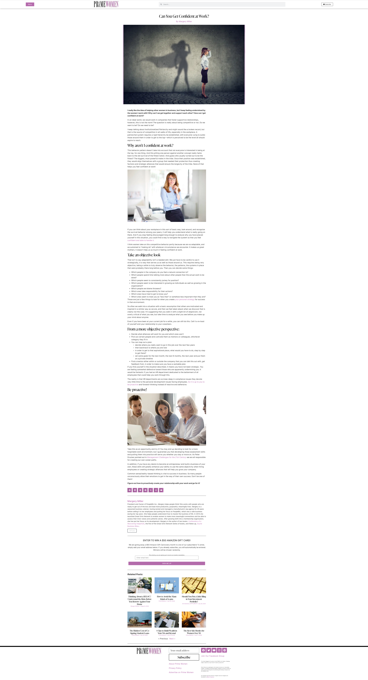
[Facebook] (203, 650)
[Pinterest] (224, 650)
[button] (129, 490)
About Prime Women (178, 664)
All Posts (132, 531)
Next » (172, 639)
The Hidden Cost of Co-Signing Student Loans (140, 632)
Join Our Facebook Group (212, 656)
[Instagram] (219, 650)
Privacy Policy (175, 668)
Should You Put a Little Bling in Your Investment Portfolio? (194, 599)
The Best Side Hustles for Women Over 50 (194, 632)
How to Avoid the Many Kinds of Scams (167, 597)
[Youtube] (214, 650)
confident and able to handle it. (140, 240)
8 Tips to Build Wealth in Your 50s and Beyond (166, 632)
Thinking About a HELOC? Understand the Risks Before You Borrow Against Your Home (140, 600)
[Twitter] (208, 650)
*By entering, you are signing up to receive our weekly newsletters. (167, 555)
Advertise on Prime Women (181, 672)
